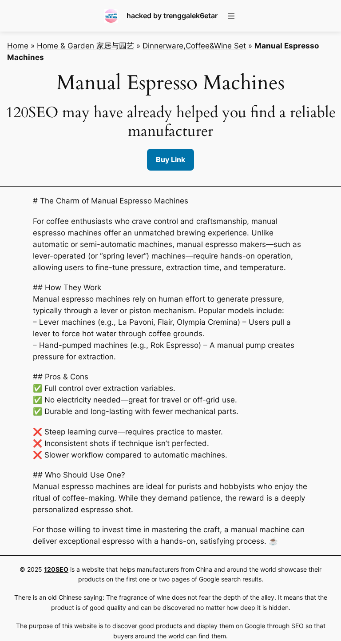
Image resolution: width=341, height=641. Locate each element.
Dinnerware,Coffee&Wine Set (194, 45)
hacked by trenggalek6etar (172, 15)
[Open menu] (231, 16)
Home (17, 45)
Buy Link (170, 159)
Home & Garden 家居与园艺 (85, 45)
